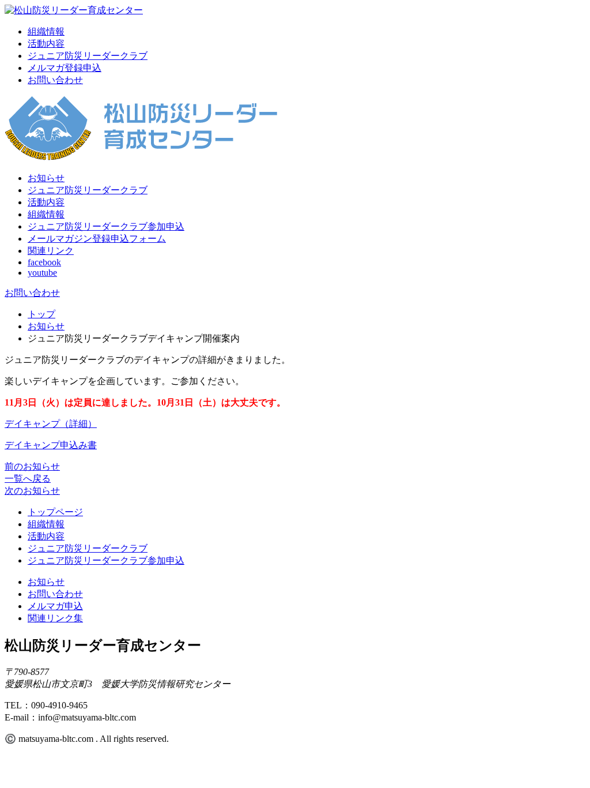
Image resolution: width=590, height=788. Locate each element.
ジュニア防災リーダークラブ (88, 56)
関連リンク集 (55, 618)
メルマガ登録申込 (64, 68)
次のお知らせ (32, 491)
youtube (42, 272)
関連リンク (51, 251)
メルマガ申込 (55, 606)
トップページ (55, 512)
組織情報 (46, 31)
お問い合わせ (55, 80)
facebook (44, 262)
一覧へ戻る (28, 478)
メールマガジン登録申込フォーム (97, 238)
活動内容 (46, 43)
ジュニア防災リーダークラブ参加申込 (106, 226)
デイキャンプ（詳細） (51, 424)
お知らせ (46, 178)
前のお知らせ (32, 466)
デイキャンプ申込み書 (51, 445)
